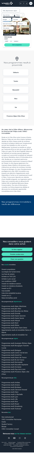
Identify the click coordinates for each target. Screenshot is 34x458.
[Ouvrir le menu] (30, 3)
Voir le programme (17, 44)
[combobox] (11, 10)
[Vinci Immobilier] (6, 3)
